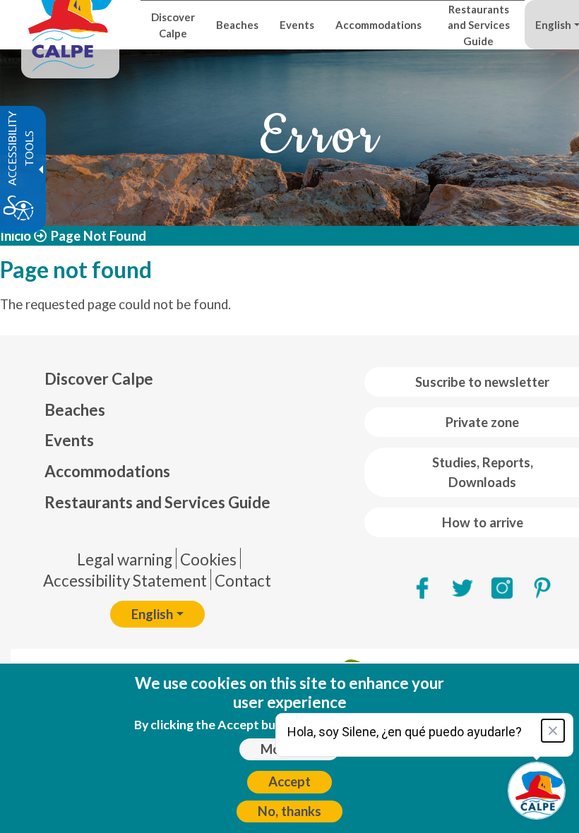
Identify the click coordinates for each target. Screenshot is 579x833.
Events (69, 440)
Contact (243, 580)
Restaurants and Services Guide (157, 502)
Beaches (74, 409)
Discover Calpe (98, 378)
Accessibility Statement (125, 580)
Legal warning (124, 559)
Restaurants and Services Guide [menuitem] (479, 25)
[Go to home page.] (70, 24)
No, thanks (289, 811)
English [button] (152, 614)
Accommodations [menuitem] (378, 24)
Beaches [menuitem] (237, 24)
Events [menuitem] (297, 24)
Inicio (15, 236)
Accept (289, 781)
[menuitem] (157, 379)
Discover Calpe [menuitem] (173, 25)
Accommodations (107, 471)
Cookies (208, 559)
